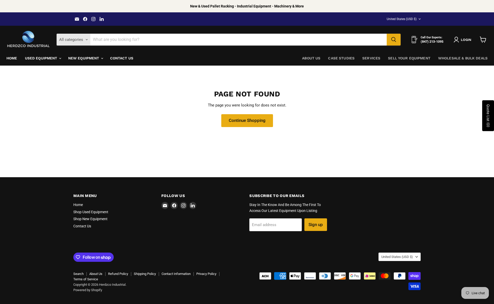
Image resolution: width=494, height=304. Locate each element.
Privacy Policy (206, 274)
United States (402, 19)
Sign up (315, 224)
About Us (311, 58)
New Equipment (84, 58)
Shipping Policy (145, 274)
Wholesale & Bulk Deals (463, 58)
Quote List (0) (488, 115)
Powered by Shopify (87, 290)
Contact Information (176, 274)
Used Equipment (41, 58)
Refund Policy (118, 274)
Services (371, 58)
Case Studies (341, 58)
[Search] (394, 40)
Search (78, 274)
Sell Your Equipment (409, 58)
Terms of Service (85, 279)
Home (11, 58)
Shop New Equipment (90, 219)
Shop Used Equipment (90, 212)
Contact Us (121, 58)
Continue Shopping (247, 120)
